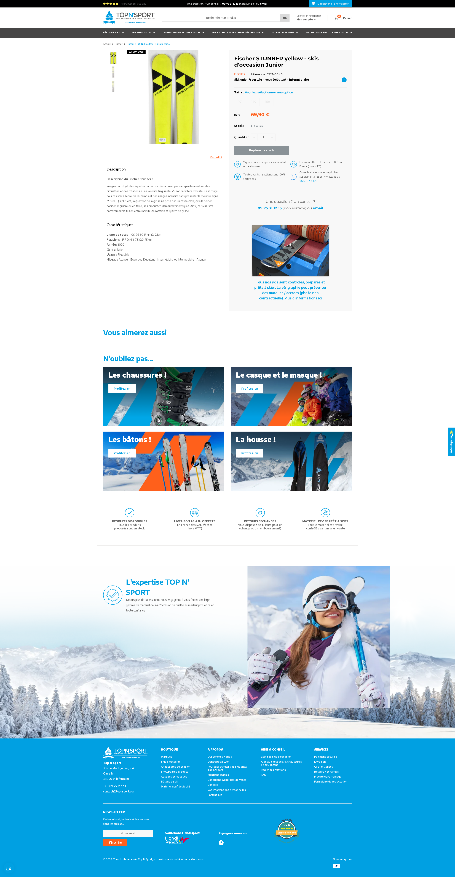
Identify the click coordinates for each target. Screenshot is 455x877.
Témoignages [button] (451, 443)
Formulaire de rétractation (330, 781)
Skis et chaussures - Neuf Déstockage (236, 32)
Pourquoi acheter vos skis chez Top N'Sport (227, 768)
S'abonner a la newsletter (333, 3)
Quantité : (241, 137)
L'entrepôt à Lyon (218, 761)
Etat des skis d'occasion (276, 756)
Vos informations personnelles (227, 789)
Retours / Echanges (326, 771)
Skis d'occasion (141, 32)
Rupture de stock (261, 150)
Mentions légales (218, 774)
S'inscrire (115, 842)
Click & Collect (323, 766)
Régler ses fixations (273, 769)
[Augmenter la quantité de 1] (272, 137)
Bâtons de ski (169, 781)
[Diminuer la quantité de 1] (254, 137)
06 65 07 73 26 (308, 180)
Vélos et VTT (111, 32)
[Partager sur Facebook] (344, 79)
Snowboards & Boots (174, 771)
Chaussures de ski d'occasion (181, 32)
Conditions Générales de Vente (227, 779)
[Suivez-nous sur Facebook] (221, 842)
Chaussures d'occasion (175, 766)
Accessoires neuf (283, 32)
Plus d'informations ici (303, 298)
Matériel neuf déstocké (175, 786)
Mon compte (305, 19)
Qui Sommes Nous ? (220, 756)
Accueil (107, 43)
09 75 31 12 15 (270, 208)
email (318, 208)
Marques (166, 756)
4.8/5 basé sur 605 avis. (133, 3)
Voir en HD (216, 157)
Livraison (320, 761)
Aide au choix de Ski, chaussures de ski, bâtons (281, 763)
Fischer (118, 43)
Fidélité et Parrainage (327, 776)
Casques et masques (174, 776)
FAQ (263, 774)
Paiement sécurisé (325, 756)
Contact (213, 784)
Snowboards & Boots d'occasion (327, 32)
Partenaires (215, 794)
